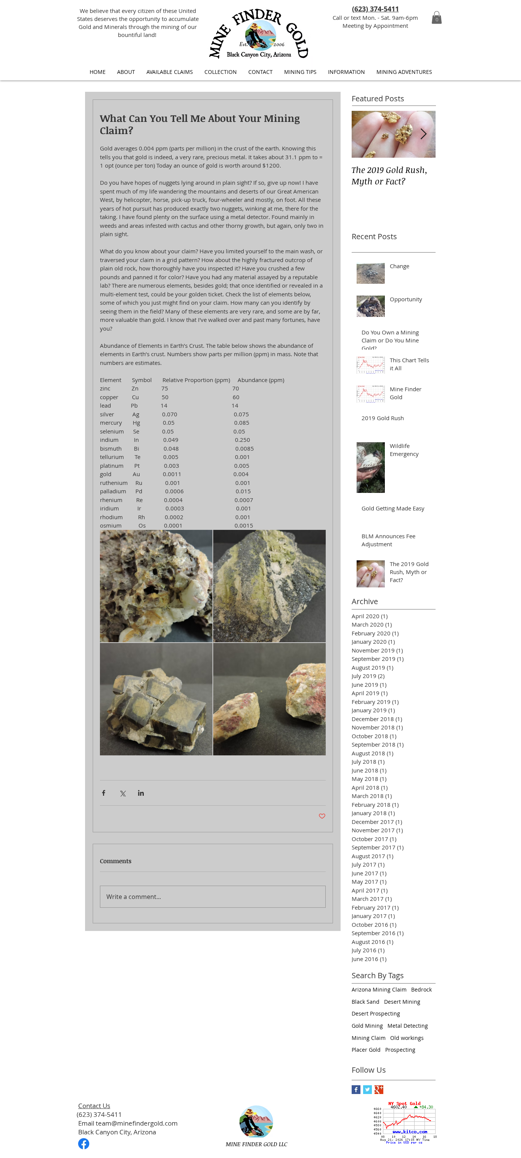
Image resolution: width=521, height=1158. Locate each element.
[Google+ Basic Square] (379, 1089)
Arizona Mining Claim (379, 989)
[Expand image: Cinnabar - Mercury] (269, 699)
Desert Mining (402, 1001)
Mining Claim (369, 1037)
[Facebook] (83, 1143)
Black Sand (365, 1001)
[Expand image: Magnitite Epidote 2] (269, 586)
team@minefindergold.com (137, 1123)
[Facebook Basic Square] (356, 1089)
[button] (436, 17)
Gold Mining (367, 1025)
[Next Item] (423, 134)
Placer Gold (366, 1049)
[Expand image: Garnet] (156, 699)
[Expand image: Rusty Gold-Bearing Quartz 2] (156, 586)
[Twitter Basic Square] (367, 1089)
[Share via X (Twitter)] (122, 793)
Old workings (407, 1037)
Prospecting (400, 1049)
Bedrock (421, 989)
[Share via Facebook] (103, 793)
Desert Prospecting (376, 1013)
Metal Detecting (408, 1025)
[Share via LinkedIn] (141, 793)
